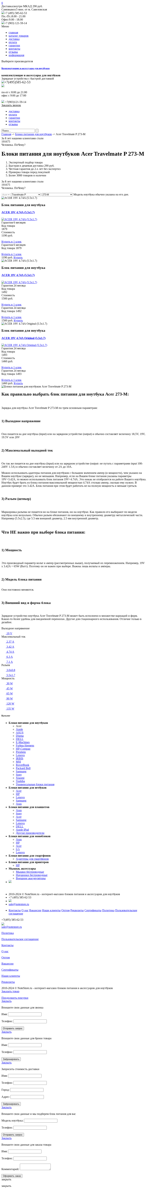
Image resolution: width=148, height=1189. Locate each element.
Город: (5, 1089)
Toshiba (20, 781)
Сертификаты (92, 910)
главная (13, 32)
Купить (18, 257)
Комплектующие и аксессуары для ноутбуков (25, 68)
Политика (108, 910)
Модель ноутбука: (12, 1120)
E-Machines (23, 742)
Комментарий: (10, 1169)
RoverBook (22, 764)
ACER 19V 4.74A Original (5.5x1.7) (23, 338)
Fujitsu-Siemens (25, 745)
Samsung (21, 771)
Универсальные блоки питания (35, 784)
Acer (18, 790)
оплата (13, 42)
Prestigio (21, 751)
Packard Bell (23, 768)
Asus (19, 803)
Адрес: (5, 1096)
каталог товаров (19, 35)
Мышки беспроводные (30, 871)
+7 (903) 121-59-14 (15, 23)
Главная (6, 134)
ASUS (19, 732)
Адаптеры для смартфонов (32, 858)
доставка (14, 38)
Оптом (65, 910)
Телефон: (7, 1021)
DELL (19, 739)
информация (16, 55)
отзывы (13, 51)
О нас (25, 910)
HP (18, 794)
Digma (20, 735)
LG (18, 849)
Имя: (4, 1014)
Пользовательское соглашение (20, 939)
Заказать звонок (11, 105)
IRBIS (19, 758)
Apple (19, 729)
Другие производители (30, 832)
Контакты (15, 910)
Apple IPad (22, 829)
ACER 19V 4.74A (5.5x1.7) (18, 212)
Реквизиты (77, 910)
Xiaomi (20, 777)
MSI (18, 761)
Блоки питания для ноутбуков (33, 134)
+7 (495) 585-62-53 (15, 13)
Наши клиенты (51, 910)
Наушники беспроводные (31, 875)
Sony (19, 774)
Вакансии (35, 910)
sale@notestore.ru (19, 904)
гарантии (14, 45)
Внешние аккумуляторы (31, 878)
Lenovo (20, 755)
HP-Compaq (23, 748)
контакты (14, 48)
